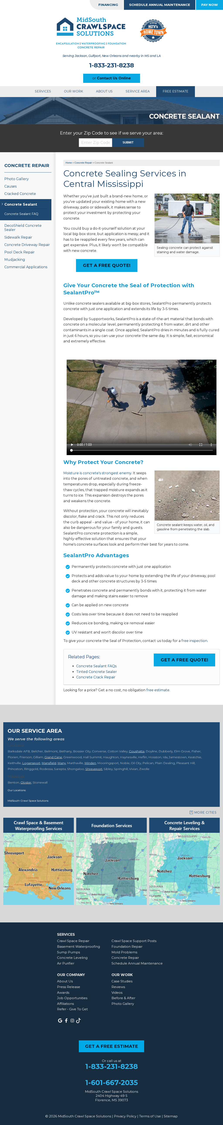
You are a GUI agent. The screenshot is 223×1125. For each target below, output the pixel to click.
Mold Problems (124, 952)
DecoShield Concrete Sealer (23, 228)
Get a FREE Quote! (184, 659)
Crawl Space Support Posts (134, 941)
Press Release (68, 987)
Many (61, 763)
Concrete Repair (26, 165)
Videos (117, 992)
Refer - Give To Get (72, 1009)
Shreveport (93, 769)
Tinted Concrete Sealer (96, 672)
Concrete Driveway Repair (27, 245)
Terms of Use (150, 1116)
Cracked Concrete (20, 194)
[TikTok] (78, 1020)
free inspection (194, 641)
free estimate (157, 690)
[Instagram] (72, 1020)
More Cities (205, 812)
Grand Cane (53, 757)
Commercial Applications (25, 267)
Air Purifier (65, 963)
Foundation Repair (127, 946)
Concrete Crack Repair (95, 677)
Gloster (25, 782)
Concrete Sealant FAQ (21, 214)
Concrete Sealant (20, 204)
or (111, 78)
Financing (108, 5)
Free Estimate (175, 91)
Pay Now (209, 5)
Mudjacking (14, 260)
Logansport (31, 763)
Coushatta (136, 751)
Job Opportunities (72, 998)
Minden (90, 763)
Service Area (138, 91)
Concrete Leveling (72, 958)
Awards (63, 992)
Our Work (73, 91)
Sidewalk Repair (18, 237)
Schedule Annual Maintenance (159, 5)
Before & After (123, 998)
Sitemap (171, 1116)
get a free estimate (111, 1046)
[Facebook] (66, 1020)
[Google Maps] (60, 1020)
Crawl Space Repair (73, 941)
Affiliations (65, 1004)
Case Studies (122, 981)
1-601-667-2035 (111, 1082)
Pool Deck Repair (19, 252)
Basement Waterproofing (78, 946)
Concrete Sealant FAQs (96, 666)
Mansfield (49, 763)
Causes (10, 186)
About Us (104, 91)
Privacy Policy (125, 1116)
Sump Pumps (68, 952)
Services (43, 91)
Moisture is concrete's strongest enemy (97, 473)
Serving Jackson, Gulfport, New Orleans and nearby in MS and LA (111, 56)
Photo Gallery (16, 179)
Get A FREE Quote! (106, 265)
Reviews (118, 987)
